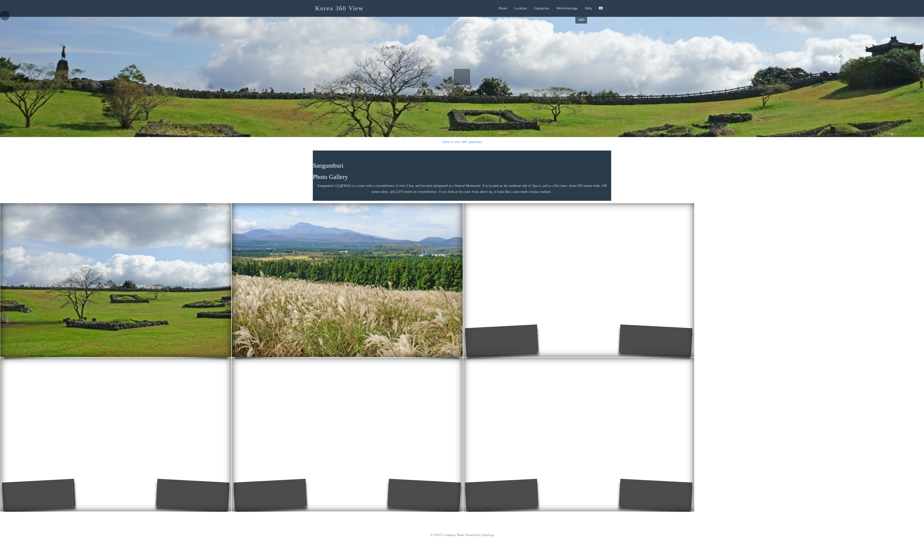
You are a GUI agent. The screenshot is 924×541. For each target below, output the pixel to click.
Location (520, 8)
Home (503, 8)
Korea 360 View (339, 8)
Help (588, 8)
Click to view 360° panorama (462, 142)
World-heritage (567, 8)
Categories (541, 8)
